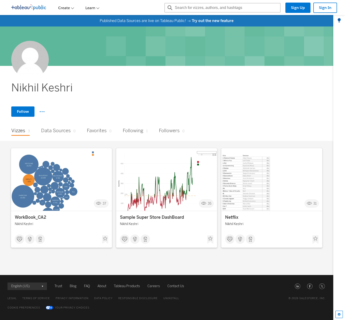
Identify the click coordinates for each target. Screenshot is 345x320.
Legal (12, 298)
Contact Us (175, 286)
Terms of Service (36, 298)
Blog (73, 286)
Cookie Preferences (24, 307)
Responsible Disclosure (138, 298)
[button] (297, 286)
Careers (153, 286)
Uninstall (171, 298)
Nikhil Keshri (24, 224)
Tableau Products (127, 286)
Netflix (231, 217)
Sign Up (298, 7)
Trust (58, 286)
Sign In (325, 7)
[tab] (339, 20)
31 (315, 204)
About (101, 286)
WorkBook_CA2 (30, 217)
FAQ (87, 286)
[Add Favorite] (105, 239)
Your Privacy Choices (72, 307)
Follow (23, 111)
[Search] (169, 8)
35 (209, 204)
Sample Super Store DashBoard (152, 217)
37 (104, 204)
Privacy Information (72, 298)
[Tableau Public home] (28, 8)
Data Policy (103, 298)
